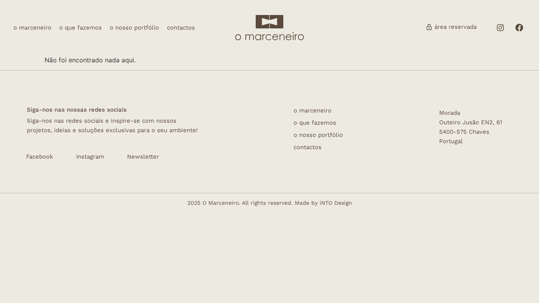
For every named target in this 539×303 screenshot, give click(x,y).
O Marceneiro (32, 28)
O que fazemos (80, 28)
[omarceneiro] (269, 35)
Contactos (181, 28)
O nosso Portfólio (134, 28)
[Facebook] (519, 27)
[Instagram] (500, 27)
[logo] (269, 21)
